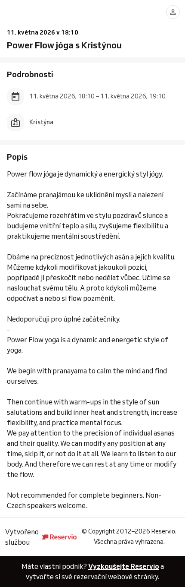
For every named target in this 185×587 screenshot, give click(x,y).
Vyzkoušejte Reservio (123, 566)
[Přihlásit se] (173, 12)
